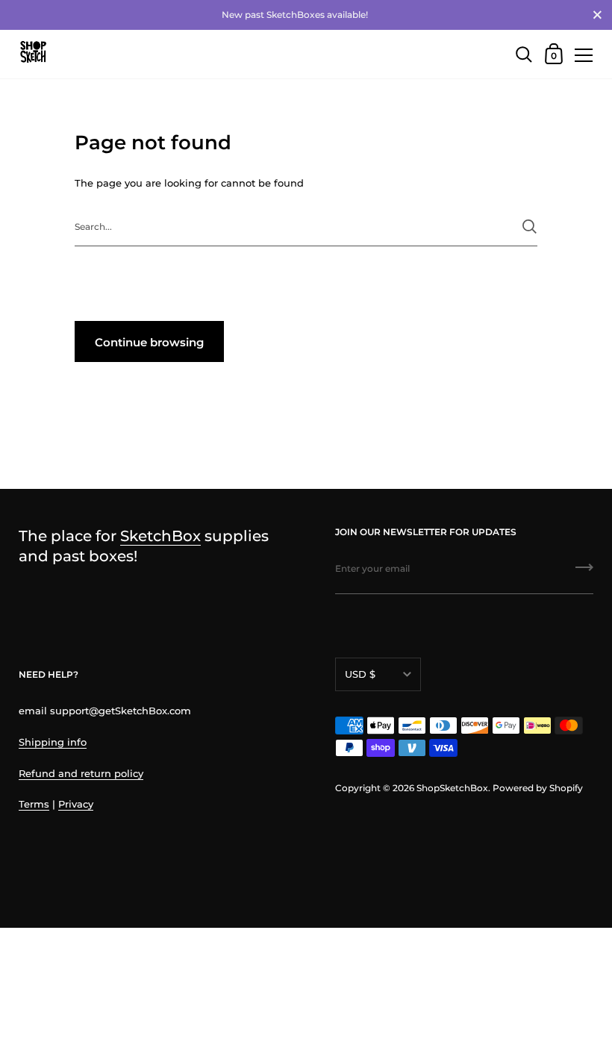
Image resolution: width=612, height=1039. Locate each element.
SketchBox (160, 535)
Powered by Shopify (538, 787)
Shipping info (53, 742)
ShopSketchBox (452, 787)
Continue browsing (149, 342)
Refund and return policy (81, 773)
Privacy (75, 804)
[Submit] (529, 226)
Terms (34, 804)
